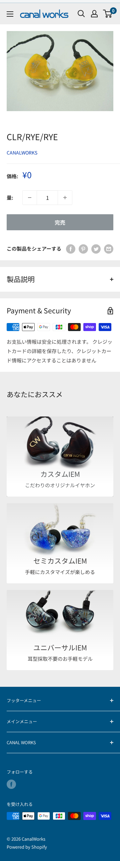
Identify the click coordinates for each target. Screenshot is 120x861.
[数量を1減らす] (30, 198)
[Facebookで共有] (70, 249)
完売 (60, 222)
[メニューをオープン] (10, 14)
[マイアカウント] (94, 13)
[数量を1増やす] (65, 198)
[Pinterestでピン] (83, 249)
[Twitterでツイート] (96, 249)
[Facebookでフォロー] (11, 784)
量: (10, 197)
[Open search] (81, 13)
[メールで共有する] (108, 249)
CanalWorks (22, 152)
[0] (108, 14)
